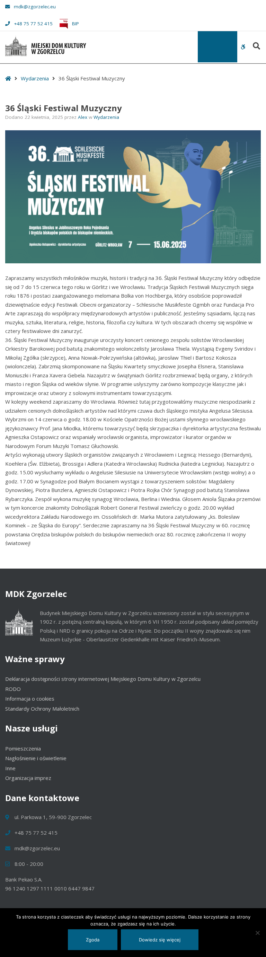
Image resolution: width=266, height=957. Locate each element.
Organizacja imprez (28, 777)
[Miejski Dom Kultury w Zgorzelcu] (45, 45)
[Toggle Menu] (218, 46)
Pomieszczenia (23, 748)
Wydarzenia (35, 78)
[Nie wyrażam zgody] (257, 932)
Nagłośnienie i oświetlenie (35, 758)
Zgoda (92, 939)
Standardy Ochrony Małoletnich (42, 708)
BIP (75, 23)
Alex (83, 117)
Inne (10, 768)
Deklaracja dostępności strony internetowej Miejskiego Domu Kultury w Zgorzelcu (103, 678)
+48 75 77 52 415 (33, 23)
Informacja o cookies (29, 698)
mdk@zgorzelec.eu (35, 6)
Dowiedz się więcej (159, 939)
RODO (13, 688)
